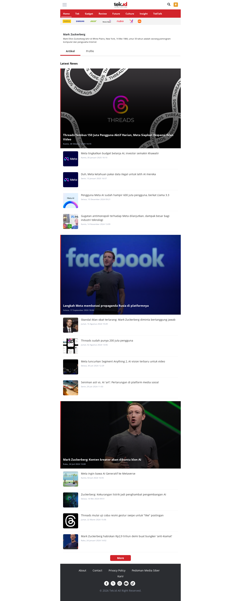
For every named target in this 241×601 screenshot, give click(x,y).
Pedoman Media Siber (146, 570)
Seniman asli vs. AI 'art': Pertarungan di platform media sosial (120, 382)
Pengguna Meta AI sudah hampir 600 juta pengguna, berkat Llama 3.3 (125, 195)
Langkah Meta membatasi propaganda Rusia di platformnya (106, 305)
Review (103, 13)
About (82, 570)
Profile (90, 51)
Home (66, 13)
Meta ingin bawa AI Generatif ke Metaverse (108, 473)
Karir (120, 576)
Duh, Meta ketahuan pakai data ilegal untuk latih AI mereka (118, 174)
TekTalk (157, 13)
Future (116, 13)
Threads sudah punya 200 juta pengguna (107, 340)
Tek (77, 13)
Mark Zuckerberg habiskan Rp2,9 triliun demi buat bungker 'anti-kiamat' (126, 536)
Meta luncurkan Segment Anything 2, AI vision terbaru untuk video (123, 361)
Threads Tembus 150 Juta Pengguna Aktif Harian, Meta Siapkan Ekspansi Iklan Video (118, 137)
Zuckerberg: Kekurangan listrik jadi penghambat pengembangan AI (123, 494)
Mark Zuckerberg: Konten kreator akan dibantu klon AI (102, 459)
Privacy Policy (117, 570)
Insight (144, 13)
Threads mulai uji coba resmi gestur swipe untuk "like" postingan (122, 515)
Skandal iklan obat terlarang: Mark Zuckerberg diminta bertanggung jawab (128, 319)
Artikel (70, 51)
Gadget (89, 13)
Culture (130, 13)
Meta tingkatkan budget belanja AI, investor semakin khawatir (120, 153)
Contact (97, 570)
